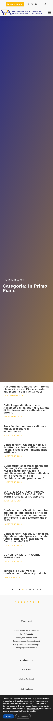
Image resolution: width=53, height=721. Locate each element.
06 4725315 (28, 634)
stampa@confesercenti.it (26, 648)
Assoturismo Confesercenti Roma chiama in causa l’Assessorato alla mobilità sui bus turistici (26, 389)
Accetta (8, 716)
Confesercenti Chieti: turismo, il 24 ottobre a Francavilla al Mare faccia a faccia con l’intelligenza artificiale (25, 448)
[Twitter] (32, 4)
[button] (46, 4)
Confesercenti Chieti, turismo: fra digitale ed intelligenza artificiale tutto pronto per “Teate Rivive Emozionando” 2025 (26, 537)
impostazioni (32, 708)
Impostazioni (23, 716)
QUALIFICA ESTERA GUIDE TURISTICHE (22, 556)
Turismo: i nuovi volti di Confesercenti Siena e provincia (25, 572)
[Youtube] (36, 4)
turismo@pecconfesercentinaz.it (26, 641)
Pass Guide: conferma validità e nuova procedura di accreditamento (25, 429)
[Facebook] (29, 4)
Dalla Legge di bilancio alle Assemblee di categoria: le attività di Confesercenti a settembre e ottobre (26, 409)
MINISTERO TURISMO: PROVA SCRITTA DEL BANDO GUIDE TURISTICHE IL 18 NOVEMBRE (24, 494)
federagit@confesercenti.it (26, 637)
